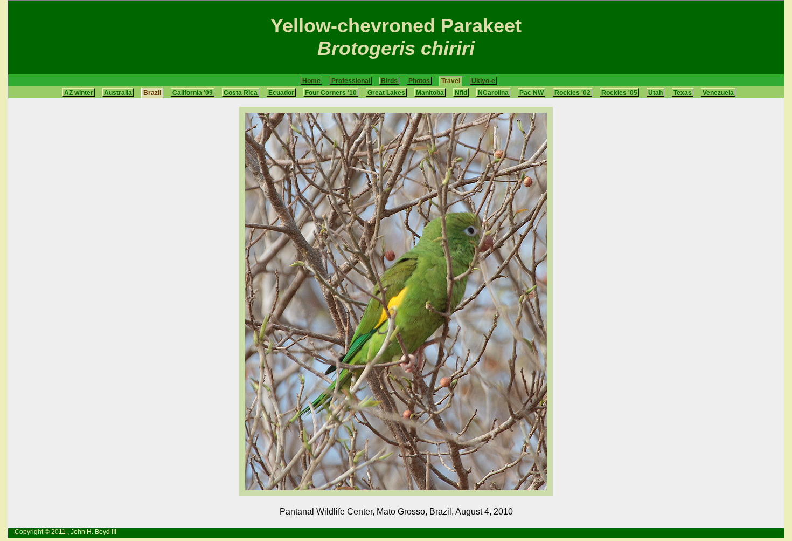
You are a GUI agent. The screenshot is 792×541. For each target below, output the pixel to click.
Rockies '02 (572, 92)
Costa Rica (241, 92)
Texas (682, 92)
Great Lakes (386, 92)
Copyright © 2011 (41, 532)
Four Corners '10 (331, 92)
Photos (419, 80)
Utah (655, 92)
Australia (118, 92)
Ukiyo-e (483, 80)
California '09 (192, 92)
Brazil (152, 92)
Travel (450, 80)
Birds (389, 80)
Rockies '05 (619, 92)
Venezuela (718, 92)
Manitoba (430, 92)
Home (311, 80)
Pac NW (531, 92)
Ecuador (281, 92)
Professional (350, 80)
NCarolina (493, 92)
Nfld (461, 92)
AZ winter (78, 92)
